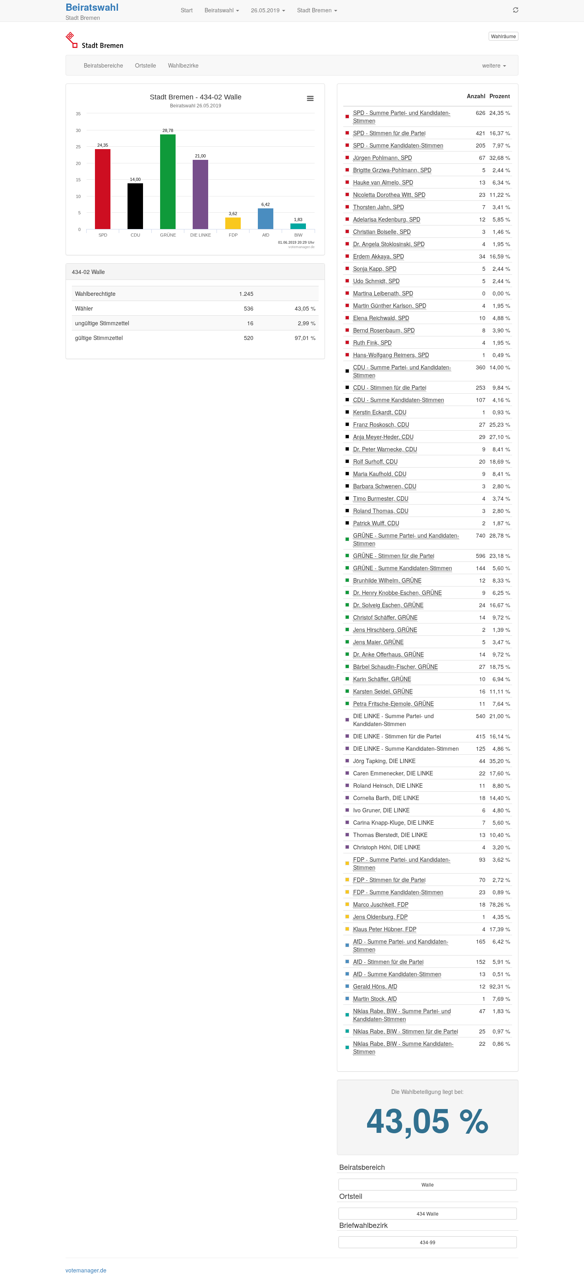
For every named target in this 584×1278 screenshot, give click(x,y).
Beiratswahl (92, 7)
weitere (492, 65)
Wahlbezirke (183, 65)
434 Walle (428, 1213)
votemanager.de (86, 1270)
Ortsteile (145, 65)
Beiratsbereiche (103, 65)
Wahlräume (503, 36)
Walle (428, 1184)
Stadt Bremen (315, 10)
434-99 (427, 1242)
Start (187, 10)
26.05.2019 (266, 10)
